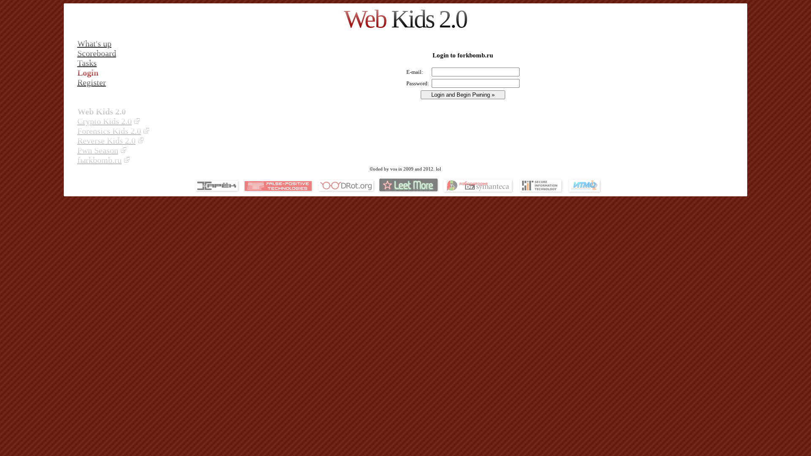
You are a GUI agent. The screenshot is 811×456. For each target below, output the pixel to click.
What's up (94, 43)
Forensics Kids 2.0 (109, 131)
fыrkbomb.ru (99, 160)
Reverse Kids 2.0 (106, 140)
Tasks (87, 63)
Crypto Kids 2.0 (104, 121)
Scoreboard (96, 53)
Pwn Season (97, 150)
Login (87, 72)
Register (91, 82)
